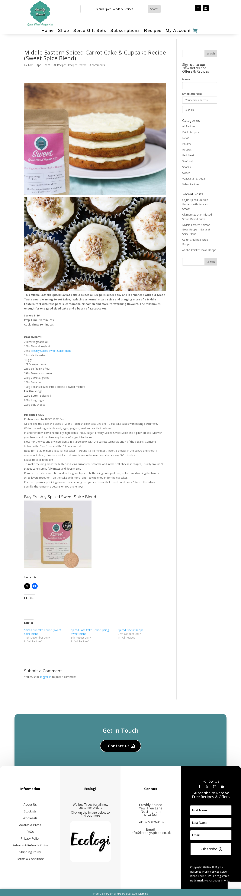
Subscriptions (125, 30)
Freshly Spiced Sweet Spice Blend (51, 350)
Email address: (192, 93)
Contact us (119, 745)
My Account (178, 30)
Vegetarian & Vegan (194, 178)
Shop (63, 30)
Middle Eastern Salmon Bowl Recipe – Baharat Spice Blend (196, 229)
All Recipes (59, 65)
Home (47, 30)
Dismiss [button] (143, 893)
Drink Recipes (190, 132)
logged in (45, 677)
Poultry (186, 144)
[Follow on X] (207, 787)
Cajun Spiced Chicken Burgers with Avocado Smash (195, 204)
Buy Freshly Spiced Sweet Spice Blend (60, 496)
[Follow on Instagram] (206, 8)
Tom (31, 65)
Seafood (187, 161)
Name (186, 79)
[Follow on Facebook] (198, 8)
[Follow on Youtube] (222, 787)
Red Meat (188, 155)
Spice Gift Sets (89, 30)
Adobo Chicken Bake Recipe (199, 250)
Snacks (186, 167)
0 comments (97, 65)
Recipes (153, 30)
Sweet (82, 65)
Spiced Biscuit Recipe (130, 630)
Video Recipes (190, 184)
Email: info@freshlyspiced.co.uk (150, 831)
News (185, 138)
